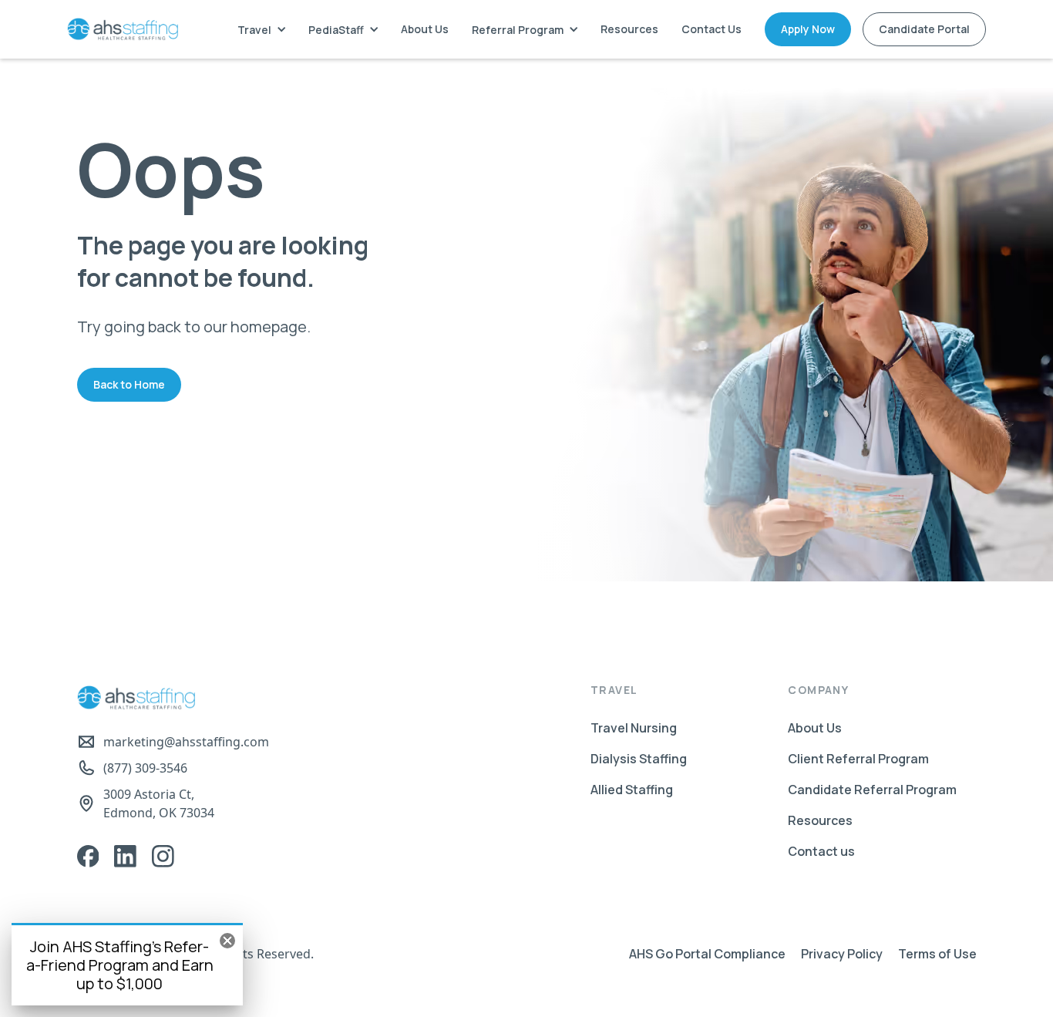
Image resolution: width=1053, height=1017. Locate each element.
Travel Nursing (633, 727)
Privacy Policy (842, 953)
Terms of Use (937, 953)
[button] (261, 29)
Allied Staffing (631, 789)
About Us (425, 29)
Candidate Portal (924, 29)
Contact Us (711, 29)
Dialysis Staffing (638, 758)
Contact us (821, 851)
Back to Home (129, 384)
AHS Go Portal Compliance (707, 953)
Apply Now (808, 29)
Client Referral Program (858, 758)
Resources (629, 29)
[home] (122, 29)
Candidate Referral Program (872, 789)
